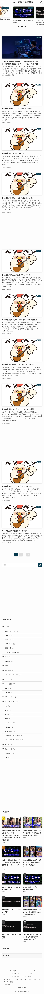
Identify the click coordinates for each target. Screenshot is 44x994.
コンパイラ (10, 753)
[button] (18, 26)
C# (7, 706)
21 (28, 554)
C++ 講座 (30, 973)
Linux (8, 657)
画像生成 (9, 648)
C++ (8, 710)
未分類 (8, 744)
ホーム (9, 971)
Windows (9, 670)
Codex (9, 635)
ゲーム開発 (10, 684)
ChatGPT (10, 644)
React (9, 727)
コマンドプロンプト (13, 674)
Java (35, 971)
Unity (8, 688)
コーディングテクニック (14, 739)
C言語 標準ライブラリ (19, 976)
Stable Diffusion (12, 652)
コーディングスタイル (13, 735)
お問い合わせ (22, 987)
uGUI (9, 692)
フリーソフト (10, 697)
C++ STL (29, 976)
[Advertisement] (22, 231)
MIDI (7, 666)
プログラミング (11, 701)
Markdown (10, 731)
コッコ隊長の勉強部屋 (22, 2)
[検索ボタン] (41, 2)
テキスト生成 (10, 639)
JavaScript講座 (8, 982)
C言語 (8, 714)
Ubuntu (8, 661)
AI (7, 627)
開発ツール (10, 749)
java (7, 718)
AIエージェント (11, 631)
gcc (8, 757)
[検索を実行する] (40, 565)
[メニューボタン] (2, 2)
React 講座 (7, 984)
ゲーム (8, 679)
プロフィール (36, 979)
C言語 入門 (15, 973)
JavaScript (10, 723)
